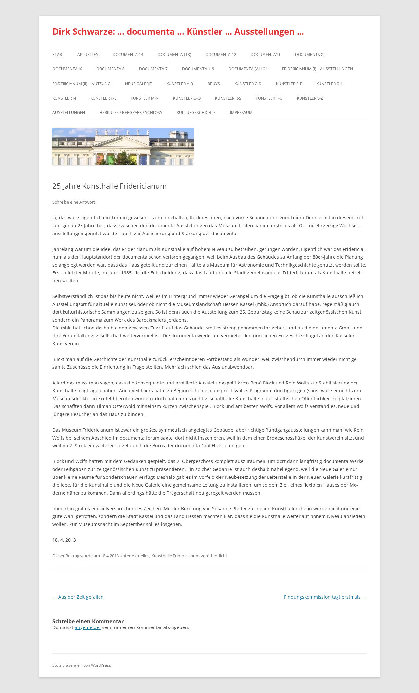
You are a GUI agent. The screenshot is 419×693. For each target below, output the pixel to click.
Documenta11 (266, 54)
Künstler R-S (228, 98)
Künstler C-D (248, 83)
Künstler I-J (64, 98)
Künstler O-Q (187, 98)
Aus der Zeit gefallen (78, 597)
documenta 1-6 (198, 69)
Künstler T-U (269, 98)
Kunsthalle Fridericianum (175, 556)
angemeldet (88, 627)
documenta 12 (221, 54)
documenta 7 (153, 69)
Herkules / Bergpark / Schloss (131, 112)
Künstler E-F (289, 83)
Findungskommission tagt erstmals (325, 597)
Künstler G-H (330, 83)
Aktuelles (87, 54)
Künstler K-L (103, 98)
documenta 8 (110, 69)
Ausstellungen (68, 112)
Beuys (214, 83)
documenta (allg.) (248, 69)
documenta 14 (128, 54)
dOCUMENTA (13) (174, 54)
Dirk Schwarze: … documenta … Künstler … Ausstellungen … (178, 31)
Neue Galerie (138, 83)
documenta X (309, 54)
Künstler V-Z (310, 98)
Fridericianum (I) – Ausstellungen (317, 69)
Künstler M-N (145, 98)
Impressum (241, 112)
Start (58, 54)
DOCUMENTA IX (67, 69)
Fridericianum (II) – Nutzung (81, 83)
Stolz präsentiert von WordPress (81, 665)
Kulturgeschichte (196, 112)
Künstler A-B (179, 83)
